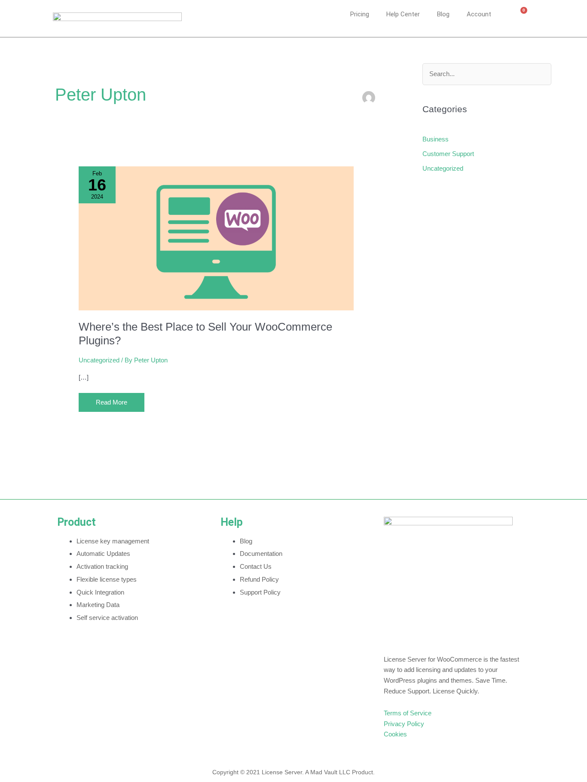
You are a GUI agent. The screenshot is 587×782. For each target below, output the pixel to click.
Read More (117, 399)
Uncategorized (99, 360)
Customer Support (448, 153)
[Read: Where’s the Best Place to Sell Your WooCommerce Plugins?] (216, 238)
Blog (443, 14)
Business (435, 139)
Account (479, 14)
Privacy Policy (404, 723)
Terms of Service (407, 713)
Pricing (359, 14)
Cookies (395, 734)
